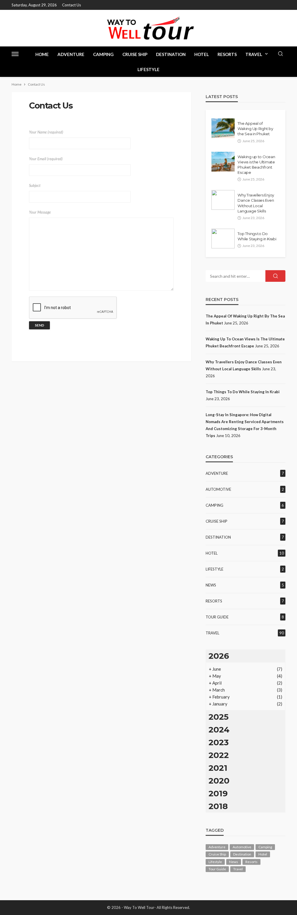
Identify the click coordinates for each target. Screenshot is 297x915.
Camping (103, 54)
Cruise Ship (134, 54)
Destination (171, 54)
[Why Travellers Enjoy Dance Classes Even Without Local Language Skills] (223, 200)
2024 (219, 729)
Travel (253, 54)
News (211, 585)
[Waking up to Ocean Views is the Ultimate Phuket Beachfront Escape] (223, 162)
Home (42, 54)
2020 (219, 781)
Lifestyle (148, 69)
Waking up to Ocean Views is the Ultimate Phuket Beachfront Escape (256, 164)
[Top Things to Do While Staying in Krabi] (223, 238)
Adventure (70, 54)
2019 (218, 793)
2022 (219, 755)
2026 (219, 656)
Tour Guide (217, 617)
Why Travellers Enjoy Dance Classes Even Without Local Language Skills (256, 203)
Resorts (227, 54)
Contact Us (71, 5)
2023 (219, 742)
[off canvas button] (15, 54)
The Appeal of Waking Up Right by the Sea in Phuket (255, 128)
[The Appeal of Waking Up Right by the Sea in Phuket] (223, 128)
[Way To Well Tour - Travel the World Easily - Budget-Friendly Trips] (148, 28)
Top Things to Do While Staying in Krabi (257, 236)
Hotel (201, 54)
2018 (218, 806)
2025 (219, 717)
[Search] (280, 54)
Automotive (218, 489)
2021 (218, 768)
